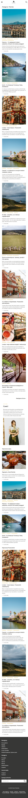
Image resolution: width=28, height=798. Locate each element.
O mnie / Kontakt (5, 750)
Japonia (4, 383)
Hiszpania (3, 767)
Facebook (3, 774)
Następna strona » (21, 398)
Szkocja (16, 212)
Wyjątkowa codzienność (13, 255)
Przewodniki (10, 38)
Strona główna (4, 743)
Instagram (3, 772)
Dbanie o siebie (5, 470)
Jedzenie (4, 342)
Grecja (4, 83)
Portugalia (9, 168)
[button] (13, 2)
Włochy (16, 38)
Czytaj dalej (5, 51)
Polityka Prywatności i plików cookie (9, 752)
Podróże (4, 38)
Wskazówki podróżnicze (8, 40)
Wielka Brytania (13, 125)
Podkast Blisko (4, 748)
